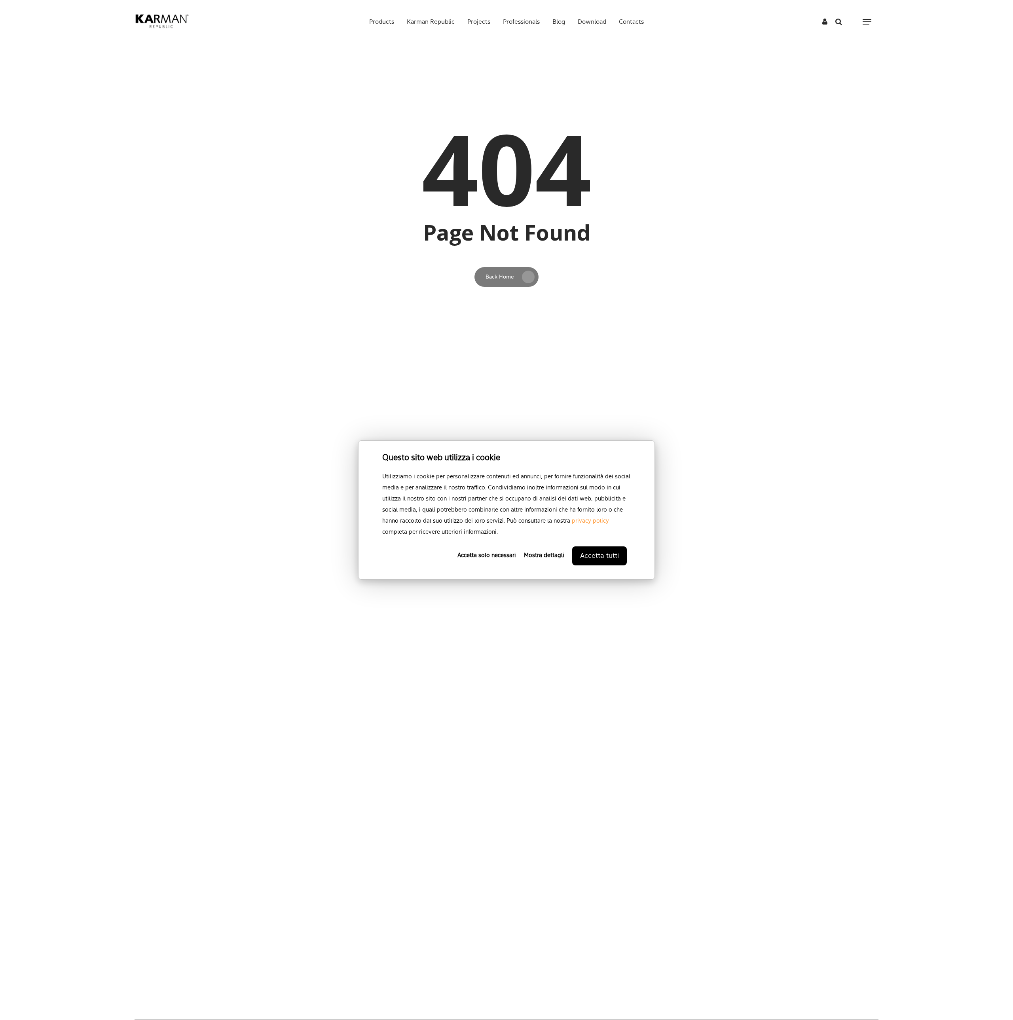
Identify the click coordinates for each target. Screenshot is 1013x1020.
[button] (867, 22)
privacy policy (590, 521)
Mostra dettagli (544, 556)
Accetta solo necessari (486, 556)
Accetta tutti (599, 555)
